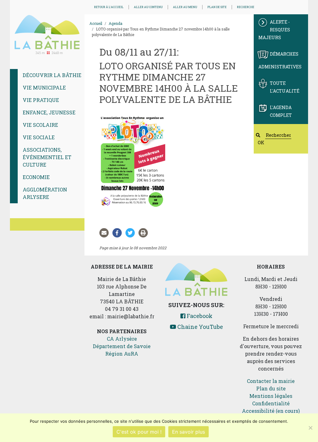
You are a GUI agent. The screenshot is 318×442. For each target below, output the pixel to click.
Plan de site (217, 7)
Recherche (245, 7)
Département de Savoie (122, 346)
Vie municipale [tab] (44, 87)
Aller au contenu (148, 7)
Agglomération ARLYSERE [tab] (45, 193)
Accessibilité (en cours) (271, 410)
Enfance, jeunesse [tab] (49, 112)
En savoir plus (188, 432)
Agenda (115, 23)
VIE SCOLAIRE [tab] (40, 125)
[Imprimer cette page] (144, 232)
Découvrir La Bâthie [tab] (52, 75)
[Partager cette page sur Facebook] (118, 232)
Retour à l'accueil (109, 7)
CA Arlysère (122, 338)
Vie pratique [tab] (41, 100)
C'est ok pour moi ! (138, 432)
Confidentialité (271, 403)
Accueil (95, 23)
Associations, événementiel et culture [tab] (47, 157)
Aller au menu (185, 7)
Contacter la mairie (271, 381)
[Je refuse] (310, 428)
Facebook (198, 316)
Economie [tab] (36, 177)
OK (261, 142)
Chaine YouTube (199, 326)
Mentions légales (270, 396)
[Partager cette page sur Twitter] (131, 232)
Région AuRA (121, 353)
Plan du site (271, 388)
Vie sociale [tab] (39, 137)
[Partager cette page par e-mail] (105, 232)
